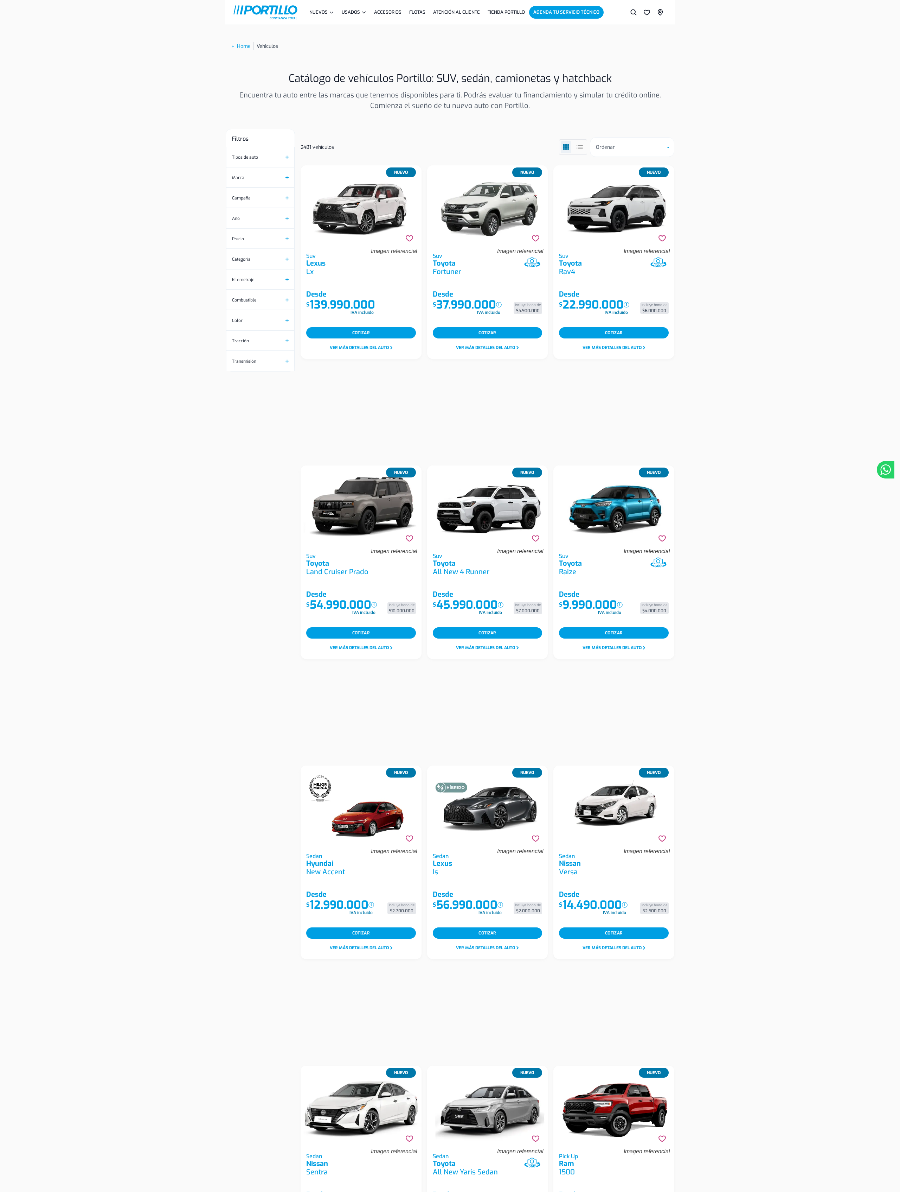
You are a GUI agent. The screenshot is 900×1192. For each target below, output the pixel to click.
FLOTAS (417, 12)
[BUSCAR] (633, 12)
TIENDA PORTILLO (506, 12)
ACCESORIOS (387, 12)
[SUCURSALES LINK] (660, 12)
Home (244, 46)
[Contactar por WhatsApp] (885, 469)
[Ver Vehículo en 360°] (532, 262)
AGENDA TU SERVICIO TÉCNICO (566, 12)
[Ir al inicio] (265, 12)
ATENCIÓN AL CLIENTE (456, 12)
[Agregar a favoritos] (409, 238)
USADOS (351, 12)
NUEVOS (318, 12)
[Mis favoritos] (647, 12)
